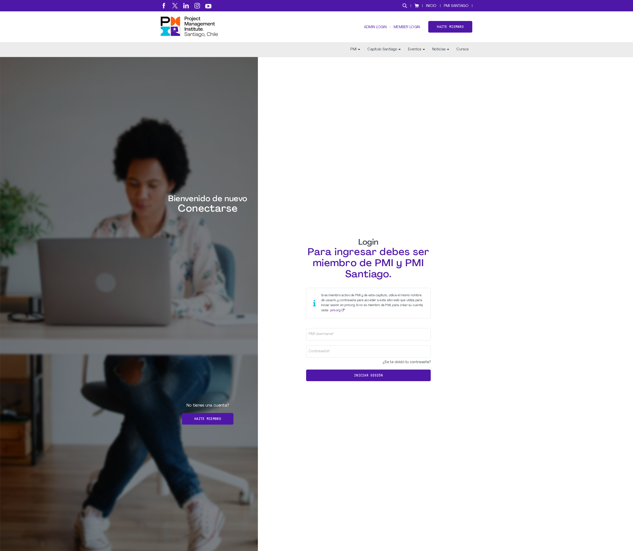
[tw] (175, 5)
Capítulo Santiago (382, 49)
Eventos (414, 49)
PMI (353, 49)
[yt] (208, 6)
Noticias (439, 49)
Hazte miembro (450, 27)
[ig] (197, 5)
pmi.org (335, 310)
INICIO (431, 6)
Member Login (407, 27)
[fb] (164, 5)
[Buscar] (405, 5)
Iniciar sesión (368, 375)
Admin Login (375, 27)
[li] (186, 5)
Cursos (462, 49)
